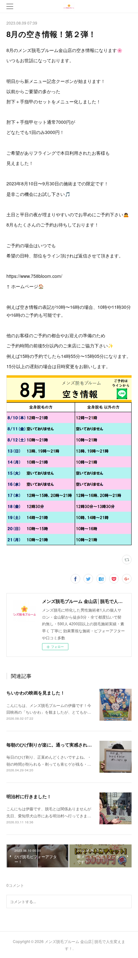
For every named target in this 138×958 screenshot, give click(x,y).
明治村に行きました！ (28, 796)
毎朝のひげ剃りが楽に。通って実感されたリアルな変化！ (64, 744)
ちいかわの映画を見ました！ (35, 692)
